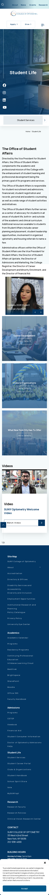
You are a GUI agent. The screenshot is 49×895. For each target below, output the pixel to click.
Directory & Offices (17, 579)
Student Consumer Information (23, 736)
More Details (25, 341)
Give (27, 24)
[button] (45, 862)
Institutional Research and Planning (21, 607)
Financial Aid (14, 730)
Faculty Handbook (16, 699)
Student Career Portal (19, 763)
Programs (12, 644)
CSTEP (10, 718)
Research (43, 5)
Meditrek (12, 669)
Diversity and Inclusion (19, 593)
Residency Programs (18, 650)
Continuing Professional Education (20, 658)
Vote (9, 787)
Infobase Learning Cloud (20, 663)
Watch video (27, 506)
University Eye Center (18, 624)
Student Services (25, 120)
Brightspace (13, 675)
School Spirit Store (17, 781)
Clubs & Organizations (19, 769)
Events (33, 5)
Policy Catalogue (16, 612)
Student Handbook (17, 775)
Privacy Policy (14, 618)
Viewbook (12, 724)
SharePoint (13, 681)
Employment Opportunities (21, 599)
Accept (24, 888)
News (23, 5)
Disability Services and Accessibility (19, 587)
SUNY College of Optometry (21, 561)
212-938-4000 (14, 841)
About (15, 5)
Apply (13, 24)
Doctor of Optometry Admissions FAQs (24, 744)
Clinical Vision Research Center (24, 819)
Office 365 (13, 693)
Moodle (11, 687)
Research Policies (16, 813)
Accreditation (14, 573)
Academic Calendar (17, 638)
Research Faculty (16, 807)
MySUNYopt (13, 793)
